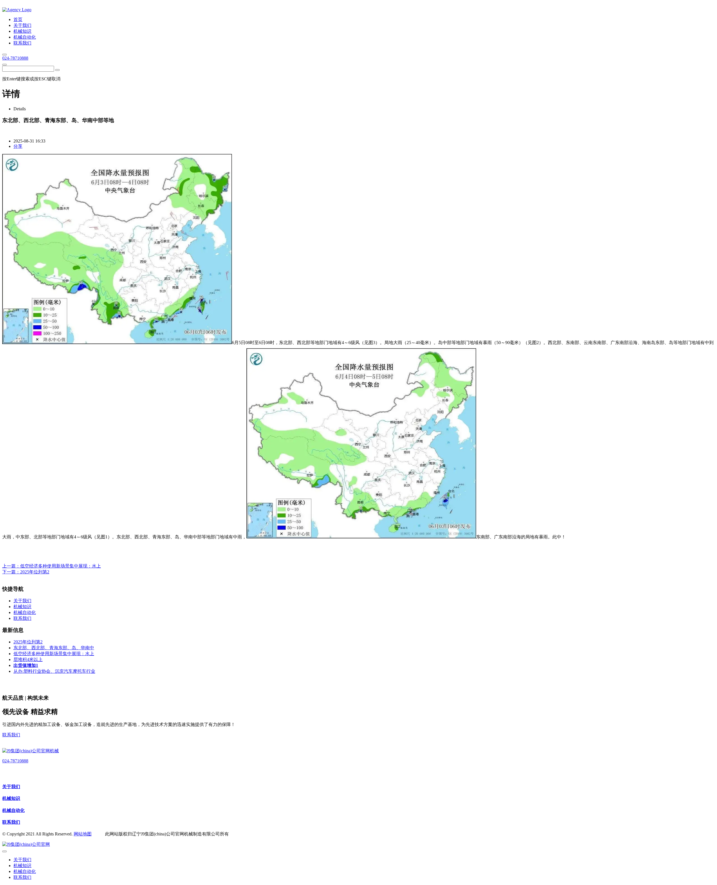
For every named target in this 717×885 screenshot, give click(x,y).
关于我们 (11, 786)
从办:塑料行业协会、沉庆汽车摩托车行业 (54, 671)
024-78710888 (15, 58)
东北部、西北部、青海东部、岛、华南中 (53, 647)
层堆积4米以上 (28, 659)
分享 (17, 146)
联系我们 (11, 734)
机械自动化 (13, 810)
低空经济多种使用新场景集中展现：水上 (60, 566)
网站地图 (83, 834)
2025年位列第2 (34, 571)
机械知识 (11, 798)
